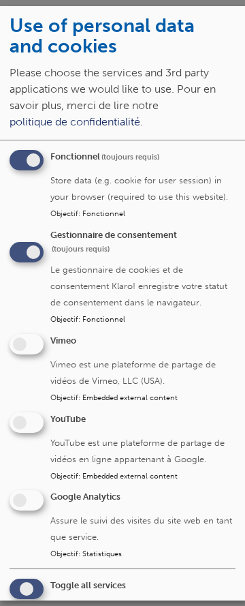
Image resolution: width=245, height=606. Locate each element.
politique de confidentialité (75, 122)
